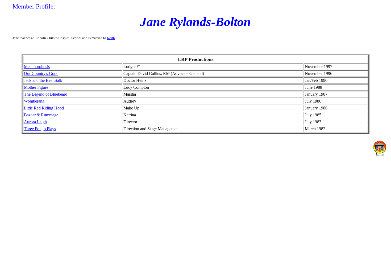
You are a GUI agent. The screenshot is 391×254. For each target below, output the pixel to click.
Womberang (34, 101)
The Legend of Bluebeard (45, 94)
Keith (111, 38)
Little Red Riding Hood (44, 108)
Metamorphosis (37, 66)
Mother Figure (36, 87)
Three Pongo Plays (40, 128)
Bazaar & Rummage (41, 115)
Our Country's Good (41, 73)
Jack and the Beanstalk (43, 80)
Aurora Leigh (35, 122)
